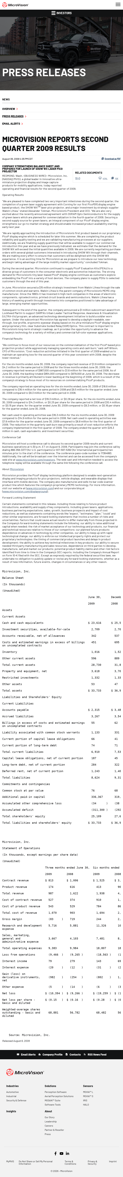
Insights (11, 1111)
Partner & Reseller (54, 1129)
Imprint (113, 1161)
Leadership (51, 1121)
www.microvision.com (40, 488)
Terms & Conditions (70, 1162)
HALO (86, 1104)
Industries (12, 1086)
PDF (116, 178)
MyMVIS (10, 1161)
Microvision (17, 469)
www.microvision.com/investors (35, 459)
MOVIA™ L (88, 1091)
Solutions (50, 1086)
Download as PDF (113, 158)
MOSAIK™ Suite (52, 1100)
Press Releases (13, 116)
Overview (8, 108)
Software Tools (53, 1104)
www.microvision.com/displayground (25, 491)
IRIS (85, 1100)
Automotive (12, 1091)
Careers (49, 1125)
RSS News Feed (96, 1054)
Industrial (11, 1096)
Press (48, 1134)
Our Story (49, 1117)
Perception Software (56, 1091)
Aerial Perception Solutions (59, 1096)
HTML (105, 178)
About (48, 1111)
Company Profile (52, 1054)
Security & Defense (16, 1100)
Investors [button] (64, 13)
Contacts (75, 1054)
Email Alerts (11, 123)
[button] (118, 4)
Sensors (88, 1086)
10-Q (77, 178)
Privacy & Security (92, 1162)
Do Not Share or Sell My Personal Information (35, 1162)
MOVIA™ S (88, 1096)
